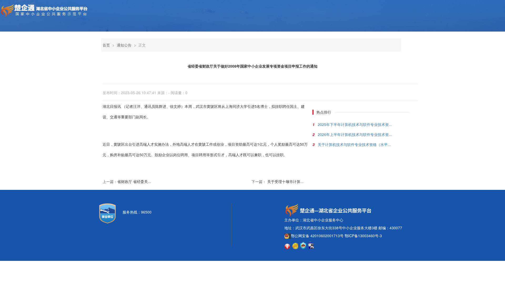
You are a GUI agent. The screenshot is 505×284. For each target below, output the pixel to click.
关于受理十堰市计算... (285, 181)
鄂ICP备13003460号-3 (363, 235)
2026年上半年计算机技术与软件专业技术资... (355, 134)
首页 (106, 45)
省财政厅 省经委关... (134, 181)
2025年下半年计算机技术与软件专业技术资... (355, 124)
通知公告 (124, 45)
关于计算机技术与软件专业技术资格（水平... (354, 144)
